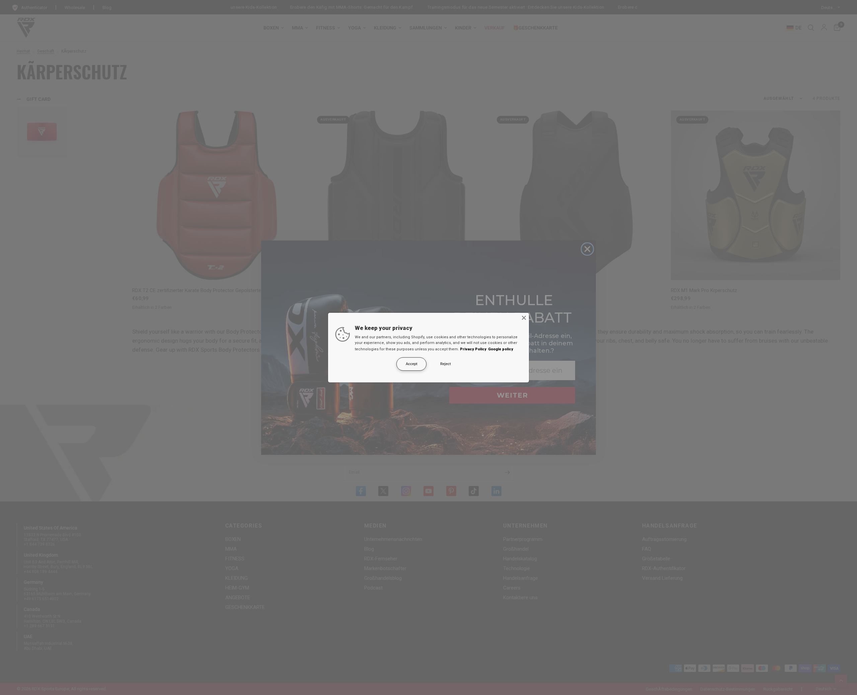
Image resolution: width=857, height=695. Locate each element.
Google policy (500, 349)
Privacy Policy (473, 349)
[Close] (524, 317)
